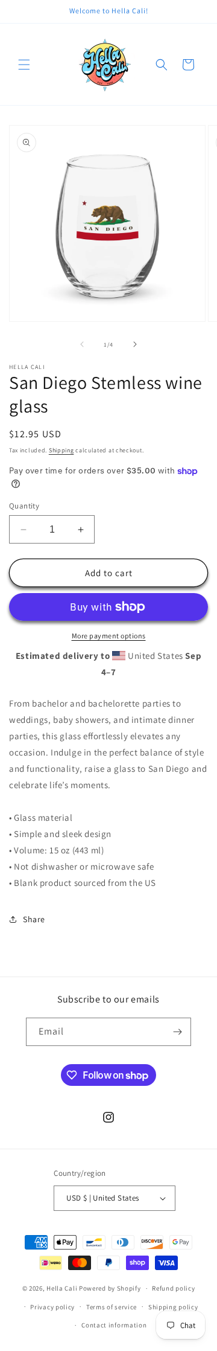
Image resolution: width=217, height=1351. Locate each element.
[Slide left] (82, 344)
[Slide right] (135, 344)
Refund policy (173, 1288)
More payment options (109, 635)
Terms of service (111, 1307)
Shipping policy (173, 1307)
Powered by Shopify (110, 1288)
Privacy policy (52, 1307)
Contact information (113, 1325)
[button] (24, 64)
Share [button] (34, 919)
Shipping (61, 450)
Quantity (24, 506)
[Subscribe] (177, 1032)
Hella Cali (61, 1288)
